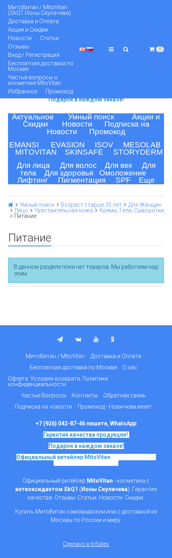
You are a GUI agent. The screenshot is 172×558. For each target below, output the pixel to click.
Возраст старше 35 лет (91, 204)
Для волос (78, 165)
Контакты (85, 395)
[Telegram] (60, 339)
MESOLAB (142, 145)
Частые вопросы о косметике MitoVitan (34, 80)
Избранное (22, 91)
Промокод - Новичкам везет (115, 406)
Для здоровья (68, 173)
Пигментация (82, 180)
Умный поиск (91, 117)
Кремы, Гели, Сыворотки (132, 210)
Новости (20, 38)
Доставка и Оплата (33, 21)
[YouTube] (96, 339)
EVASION (68, 145)
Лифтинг (32, 180)
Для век (118, 165)
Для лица (33, 165)
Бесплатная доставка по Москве (41, 66)
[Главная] (10, 204)
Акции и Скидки (28, 29)
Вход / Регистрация (34, 55)
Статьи (49, 38)
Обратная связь (124, 395)
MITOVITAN (36, 152)
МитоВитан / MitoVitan (55, 356)
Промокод (59, 91)
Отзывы (18, 46)
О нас (129, 367)
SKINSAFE (84, 152)
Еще (147, 180)
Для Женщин (145, 204)
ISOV (104, 145)
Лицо (21, 210)
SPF (123, 180)
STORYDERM (138, 152)
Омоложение (122, 173)
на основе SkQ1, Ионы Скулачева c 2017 (105, 460)
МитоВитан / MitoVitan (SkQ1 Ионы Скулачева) (39, 10)
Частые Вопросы (43, 395)
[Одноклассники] (113, 339)
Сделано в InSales (86, 544)
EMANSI (24, 145)
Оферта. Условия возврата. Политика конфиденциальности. (58, 381)
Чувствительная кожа (63, 210)
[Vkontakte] (78, 339)
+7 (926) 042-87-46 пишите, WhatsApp (86, 423)
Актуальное (33, 117)
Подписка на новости (43, 406)
